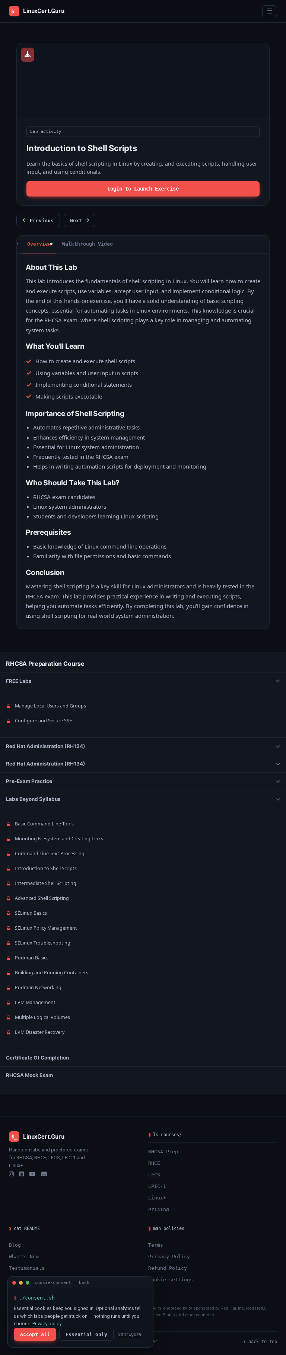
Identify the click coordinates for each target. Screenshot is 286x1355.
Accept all (35, 1334)
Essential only (86, 1334)
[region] (143, 873)
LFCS (154, 1174)
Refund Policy (167, 1268)
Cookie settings (170, 1279)
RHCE (154, 1163)
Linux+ (157, 1198)
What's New (24, 1256)
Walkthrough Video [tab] (87, 244)
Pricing (158, 1209)
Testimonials (27, 1268)
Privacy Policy (169, 1256)
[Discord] (44, 1174)
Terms (155, 1245)
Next (76, 220)
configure (130, 1334)
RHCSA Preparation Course (45, 663)
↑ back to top (260, 1341)
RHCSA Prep (163, 1151)
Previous (42, 220)
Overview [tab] (39, 244)
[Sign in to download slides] (27, 55)
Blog (15, 1245)
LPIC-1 (157, 1186)
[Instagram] (11, 1174)
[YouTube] (32, 1174)
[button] (143, 681)
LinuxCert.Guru (37, 11)
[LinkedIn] (21, 1174)
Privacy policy (46, 1323)
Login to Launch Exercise (143, 189)
